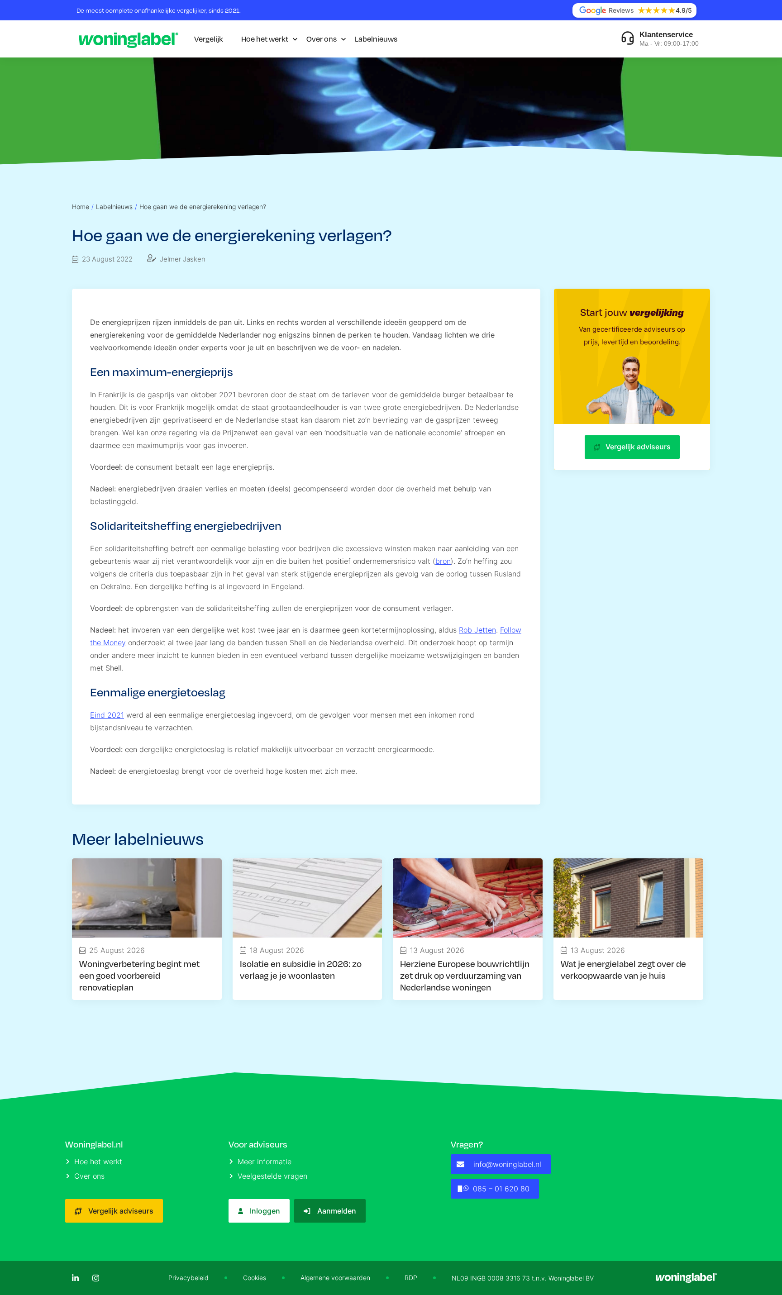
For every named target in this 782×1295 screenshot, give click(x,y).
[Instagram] (96, 1278)
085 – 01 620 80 (501, 1188)
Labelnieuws (376, 38)
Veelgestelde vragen (272, 1176)
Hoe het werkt (264, 38)
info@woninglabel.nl (507, 1164)
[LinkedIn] (75, 1278)
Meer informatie (264, 1161)
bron (443, 561)
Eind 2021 (107, 714)
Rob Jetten (477, 629)
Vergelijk (208, 38)
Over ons (321, 38)
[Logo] (128, 39)
